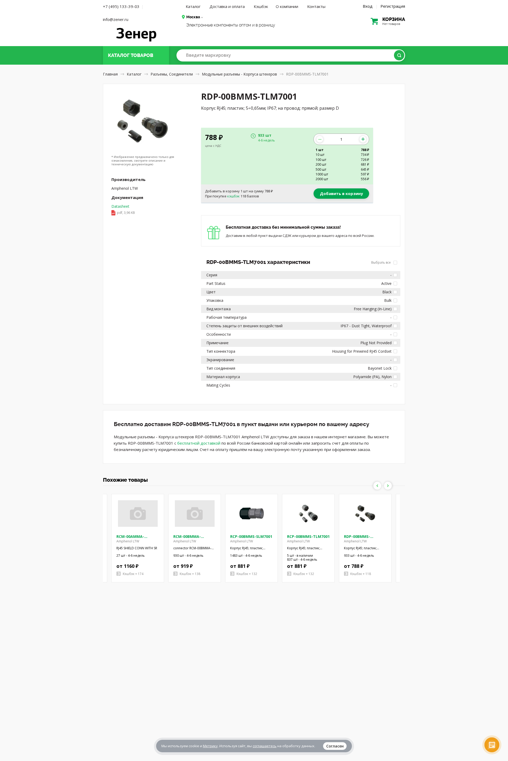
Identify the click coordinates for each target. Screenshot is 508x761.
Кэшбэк (261, 6)
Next (388, 486)
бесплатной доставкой (198, 443)
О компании (287, 6)
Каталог (193, 6)
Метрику (210, 746)
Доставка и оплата (227, 6)
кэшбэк (233, 196)
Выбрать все (381, 262)
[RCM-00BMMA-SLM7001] (195, 513)
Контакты (316, 6)
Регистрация (392, 6)
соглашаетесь (264, 746)
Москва (193, 17)
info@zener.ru (115, 19)
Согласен (335, 746)
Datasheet (123, 209)
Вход (368, 6)
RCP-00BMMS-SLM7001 (251, 536)
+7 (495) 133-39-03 (121, 6)
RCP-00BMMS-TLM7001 (308, 536)
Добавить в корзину (341, 193)
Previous (377, 486)
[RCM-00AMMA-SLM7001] (138, 513)
